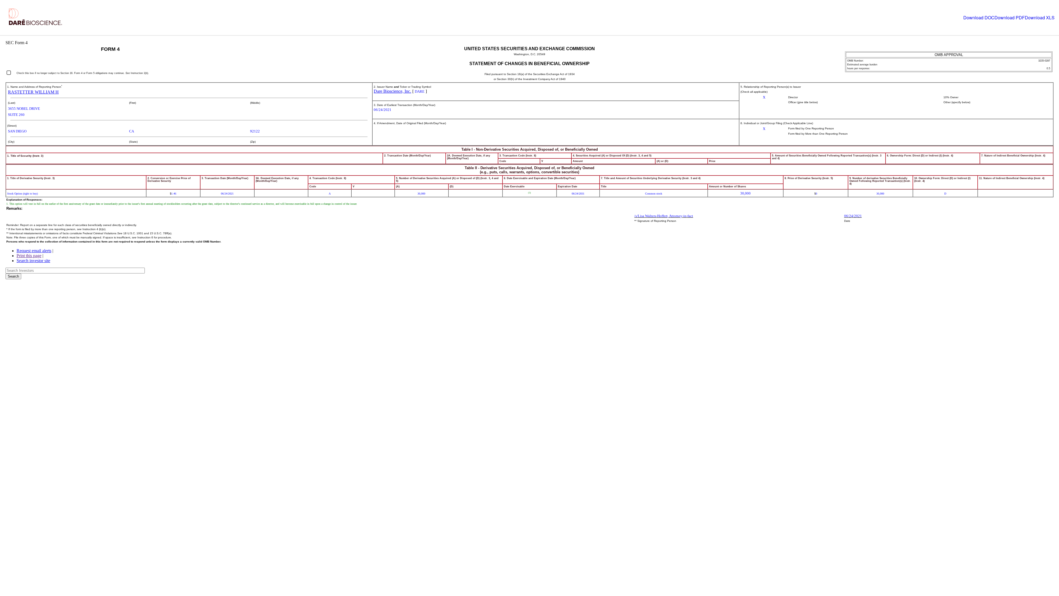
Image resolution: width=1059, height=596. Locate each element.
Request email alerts (34, 250)
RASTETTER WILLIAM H (33, 92)
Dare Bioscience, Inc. (392, 91)
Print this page (29, 255)
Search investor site (33, 260)
